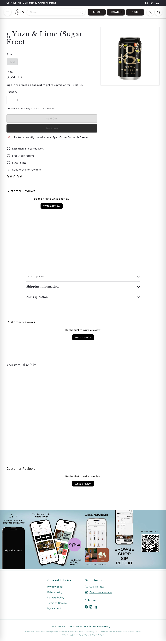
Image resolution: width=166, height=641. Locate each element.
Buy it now (52, 128)
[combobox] (56, 12)
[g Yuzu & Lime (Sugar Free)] (17, 396)
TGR (135, 12)
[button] (14, 176)
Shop (97, 12)
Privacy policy (55, 586)
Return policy (55, 592)
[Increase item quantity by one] (24, 100)
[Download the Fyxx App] (83, 539)
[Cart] (158, 12)
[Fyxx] (19, 12)
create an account (30, 84)
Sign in (10, 84)
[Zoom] (130, 56)
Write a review (51, 205)
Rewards (116, 12)
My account (54, 608)
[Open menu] (7, 12)
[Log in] (150, 12)
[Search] (81, 12)
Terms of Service (57, 603)
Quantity (11, 91)
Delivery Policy (55, 597)
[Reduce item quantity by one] (10, 100)
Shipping (25, 108)
